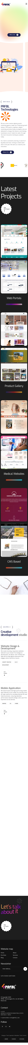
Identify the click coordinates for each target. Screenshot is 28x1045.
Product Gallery (14, 386)
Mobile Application (11, 688)
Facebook (14, 1039)
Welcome (13, 35)
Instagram (22, 1039)
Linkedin (6, 1039)
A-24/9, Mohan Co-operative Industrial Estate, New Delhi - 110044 (12, 1013)
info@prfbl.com (15, 1017)
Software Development (13, 774)
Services (15, 955)
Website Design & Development (10, 647)
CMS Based (14, 561)
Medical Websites (14, 474)
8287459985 (5, 1017)
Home (2, 953)
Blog (2, 957)
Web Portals (14, 298)
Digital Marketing (10, 733)
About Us (6, 152)
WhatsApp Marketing (12, 856)
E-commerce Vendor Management (12, 814)
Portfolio (3, 955)
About (14, 953)
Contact (15, 957)
